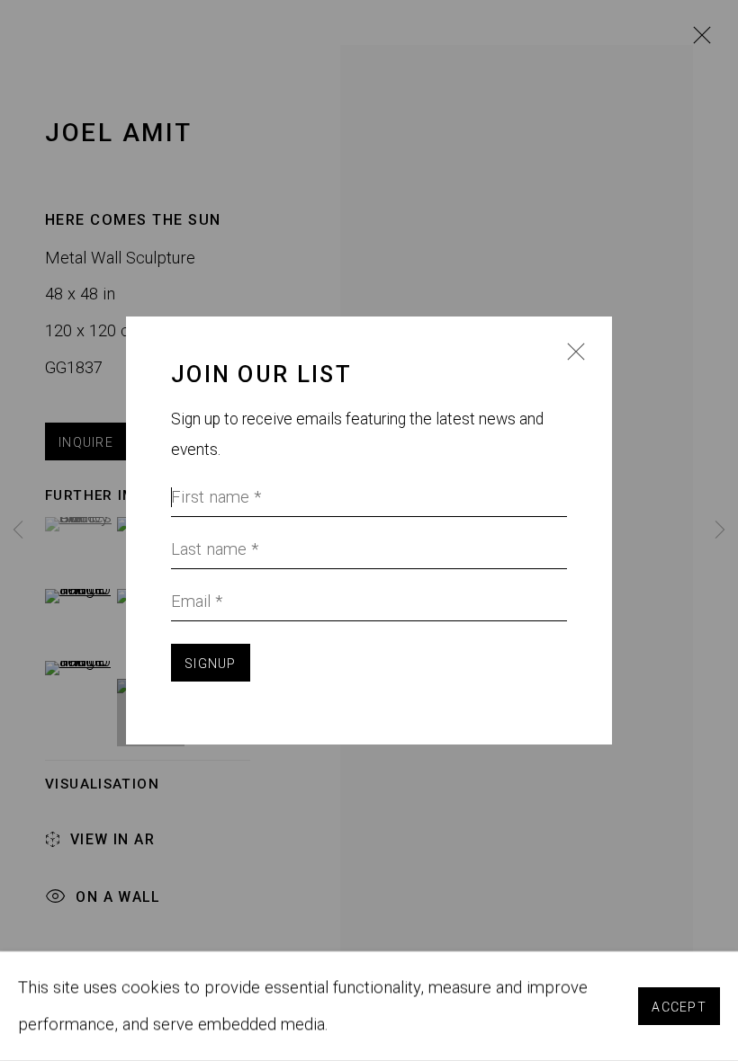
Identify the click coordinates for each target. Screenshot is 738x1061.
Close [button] (571, 361)
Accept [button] (679, 1007)
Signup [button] (210, 663)
